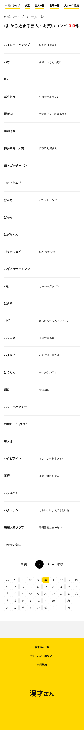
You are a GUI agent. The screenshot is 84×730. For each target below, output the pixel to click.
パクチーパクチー (15, 406)
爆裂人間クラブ (14, 527)
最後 (60, 564)
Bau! (7, 79)
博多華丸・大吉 (14, 148)
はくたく (9, 372)
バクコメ (9, 337)
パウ (7, 62)
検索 (27, 5)
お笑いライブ (12, 5)
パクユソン (11, 493)
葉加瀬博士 (11, 131)
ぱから (8, 217)
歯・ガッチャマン (15, 165)
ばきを (8, 303)
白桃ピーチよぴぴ (15, 424)
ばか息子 (9, 200)
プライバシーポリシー (42, 656)
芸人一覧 (39, 5)
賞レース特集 (71, 5)
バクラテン (11, 510)
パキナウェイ (12, 251)
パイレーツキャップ (17, 45)
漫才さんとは (42, 647)
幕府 (7, 475)
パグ (7, 320)
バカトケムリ (12, 182)
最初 (23, 564)
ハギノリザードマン (17, 269)
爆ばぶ (8, 113)
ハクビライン (12, 458)
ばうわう (9, 96)
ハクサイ (9, 355)
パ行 (7, 286)
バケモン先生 (12, 544)
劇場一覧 (54, 5)
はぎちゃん (11, 234)
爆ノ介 (8, 441)
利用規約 (42, 664)
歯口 (7, 389)
